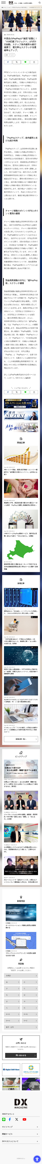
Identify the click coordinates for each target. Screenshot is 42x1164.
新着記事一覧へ (21, 739)
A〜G (8, 1014)
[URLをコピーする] (34, 62)
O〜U (8, 1020)
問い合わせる (21, 1055)
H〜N (25, 1014)
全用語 (8, 975)
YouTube (25, 1119)
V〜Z (25, 1020)
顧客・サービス (9, 55)
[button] (8, 62)
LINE (5, 1119)
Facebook (11, 1119)
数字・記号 (10, 1027)
